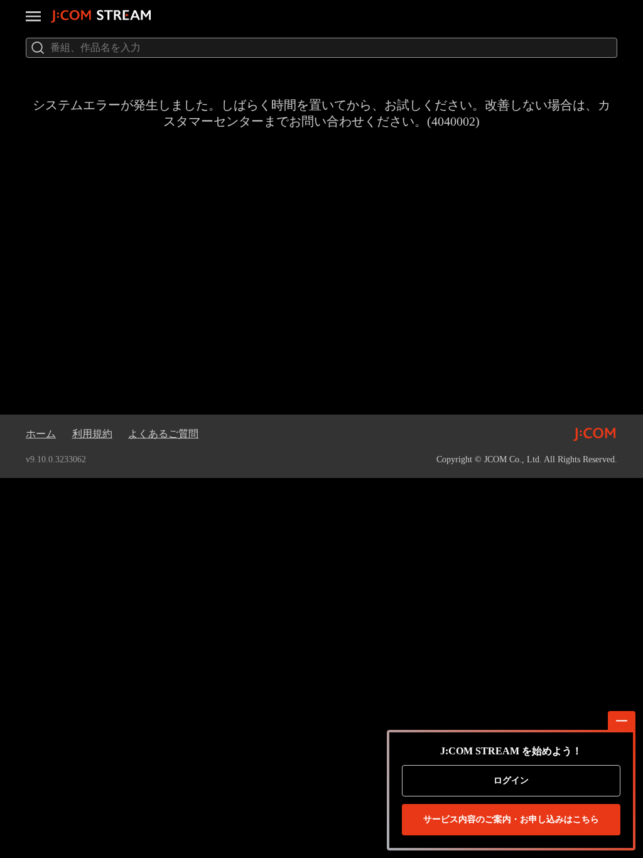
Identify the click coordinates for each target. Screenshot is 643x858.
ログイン (511, 780)
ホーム (41, 433)
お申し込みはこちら (511, 819)
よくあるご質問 (163, 433)
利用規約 (92, 433)
